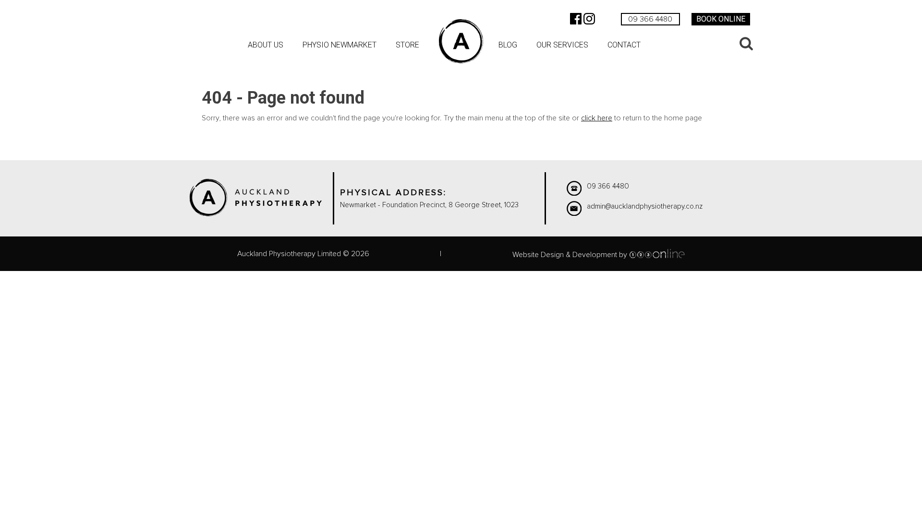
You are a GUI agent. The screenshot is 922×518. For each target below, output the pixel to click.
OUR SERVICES (562, 44)
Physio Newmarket (339, 44)
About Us (265, 44)
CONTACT (624, 44)
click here (596, 118)
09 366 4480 (650, 19)
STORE (407, 44)
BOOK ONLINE (720, 19)
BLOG (507, 44)
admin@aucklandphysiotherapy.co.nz (645, 206)
